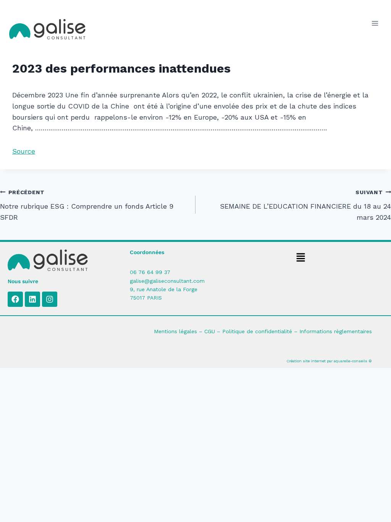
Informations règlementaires (335, 331)
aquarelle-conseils (350, 361)
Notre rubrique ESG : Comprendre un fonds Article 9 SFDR (86, 205)
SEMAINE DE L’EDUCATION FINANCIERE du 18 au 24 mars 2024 (305, 205)
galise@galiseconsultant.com (167, 281)
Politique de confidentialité (257, 331)
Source (23, 151)
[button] (301, 258)
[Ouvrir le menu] (375, 23)
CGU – (213, 331)
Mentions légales (175, 331)
